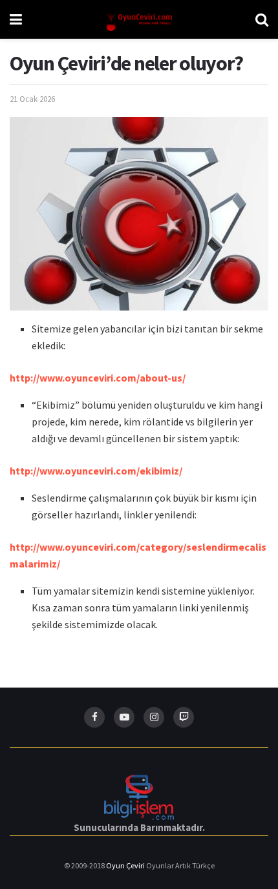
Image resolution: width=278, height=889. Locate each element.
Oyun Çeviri (126, 865)
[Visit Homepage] (139, 19)
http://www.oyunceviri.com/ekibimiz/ (96, 470)
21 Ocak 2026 (32, 99)
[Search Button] (261, 19)
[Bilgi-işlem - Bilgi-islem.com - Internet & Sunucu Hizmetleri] (139, 796)
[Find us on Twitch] (183, 717)
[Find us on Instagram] (154, 717)
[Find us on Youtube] (124, 717)
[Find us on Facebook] (94, 717)
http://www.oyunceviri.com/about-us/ (98, 377)
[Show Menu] (16, 19)
